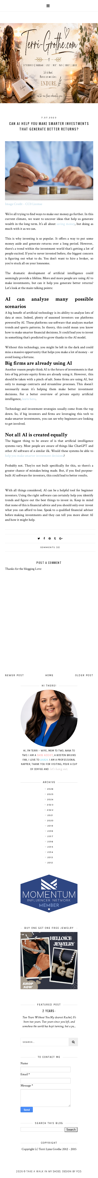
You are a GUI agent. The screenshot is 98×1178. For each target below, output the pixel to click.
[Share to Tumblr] (55, 538)
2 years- (49, 1010)
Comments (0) (50, 547)
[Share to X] (39, 538)
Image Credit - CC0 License (23, 204)
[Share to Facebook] (44, 538)
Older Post (84, 675)
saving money (66, 224)
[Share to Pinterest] (50, 538)
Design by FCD (71, 1171)
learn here (29, 399)
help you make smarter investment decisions (34, 455)
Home (49, 675)
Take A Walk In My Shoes (43, 1171)
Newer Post (14, 675)
